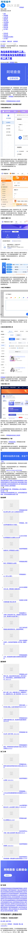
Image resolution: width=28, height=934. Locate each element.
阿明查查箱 (15, 888)
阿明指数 (16, 898)
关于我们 (5, 29)
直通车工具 (3, 905)
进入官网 (3, 921)
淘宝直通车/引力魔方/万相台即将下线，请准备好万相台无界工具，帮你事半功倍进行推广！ (15, 614)
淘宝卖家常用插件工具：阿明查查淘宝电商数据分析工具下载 (13, 55)
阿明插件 (10, 924)
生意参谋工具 (9, 897)
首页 (4, 13)
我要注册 (9, 41)
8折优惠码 (6, 22)
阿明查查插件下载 (14, 890)
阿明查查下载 (6, 890)
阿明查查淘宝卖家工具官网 (13, 101)
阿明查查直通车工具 (15, 907)
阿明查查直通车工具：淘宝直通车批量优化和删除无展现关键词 (15, 656)
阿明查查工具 (21, 888)
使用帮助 (5, 25)
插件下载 (8, 921)
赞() (2, 461)
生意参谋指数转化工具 (14, 895)
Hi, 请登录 (3, 41)
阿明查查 (5, 15)
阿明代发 (14, 903)
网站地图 (15, 924)
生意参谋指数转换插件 (10, 900)
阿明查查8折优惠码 (8, 36)
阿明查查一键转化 (7, 909)
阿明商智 (20, 905)
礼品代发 (5, 17)
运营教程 (5, 24)
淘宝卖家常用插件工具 (20, 480)
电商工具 (8, 485)
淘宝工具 (12, 902)
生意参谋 (9, 893)
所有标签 (5, 33)
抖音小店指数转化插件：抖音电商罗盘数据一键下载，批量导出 (15, 642)
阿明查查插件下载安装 (18, 893)
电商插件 (5, 18)
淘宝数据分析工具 (16, 909)
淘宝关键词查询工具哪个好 (7, 480)
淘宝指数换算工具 (17, 897)
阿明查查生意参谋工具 (20, 902)
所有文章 (5, 27)
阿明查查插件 (8, 888)
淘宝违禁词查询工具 (22, 903)
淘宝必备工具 (15, 482)
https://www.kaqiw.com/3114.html (14, 470)
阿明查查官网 (12, 442)
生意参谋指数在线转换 (7, 891)
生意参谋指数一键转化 (12, 910)
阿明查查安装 (10, 898)
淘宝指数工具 (22, 482)
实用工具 (5, 20)
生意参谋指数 (19, 900)
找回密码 (15, 41)
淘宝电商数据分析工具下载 (15, 484)
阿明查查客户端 (6, 907)
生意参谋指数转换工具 (19, 891)
